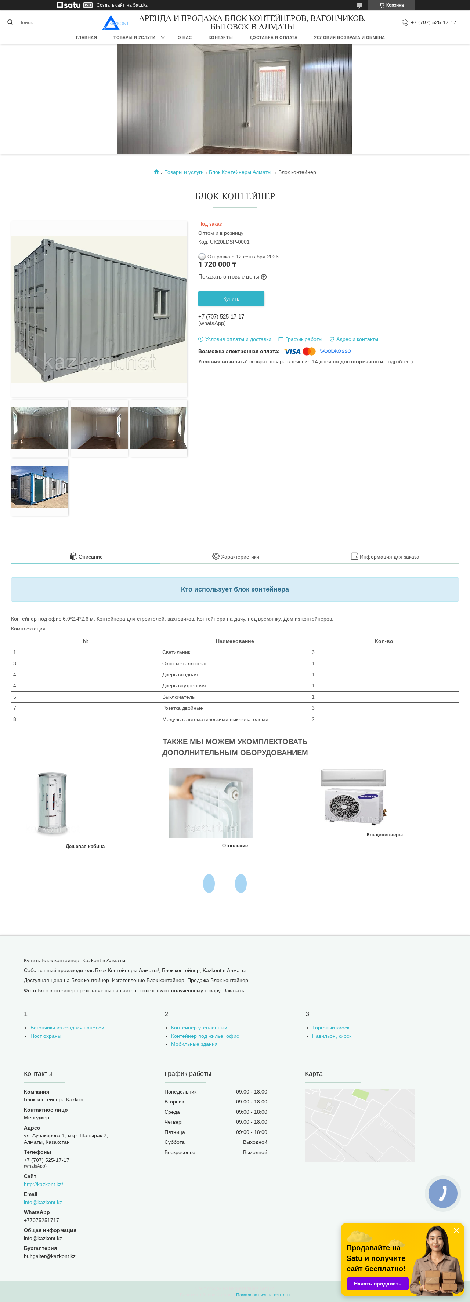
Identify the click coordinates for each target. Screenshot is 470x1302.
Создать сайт (111, 5)
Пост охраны (45, 1036)
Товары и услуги (134, 37)
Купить (231, 299)
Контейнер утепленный (199, 1027)
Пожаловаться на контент (263, 1295)
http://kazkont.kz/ (43, 1184)
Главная (86, 37)
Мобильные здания (194, 1044)
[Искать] (10, 22)
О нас (185, 37)
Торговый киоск (330, 1027)
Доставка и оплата (274, 37)
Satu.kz (267, 1288)
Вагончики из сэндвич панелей (67, 1027)
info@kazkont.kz (43, 1202)
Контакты (221, 37)
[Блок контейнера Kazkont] (115, 22)
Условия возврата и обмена (349, 37)
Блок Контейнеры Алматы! (241, 172)
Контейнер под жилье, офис (205, 1036)
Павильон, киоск (331, 1036)
